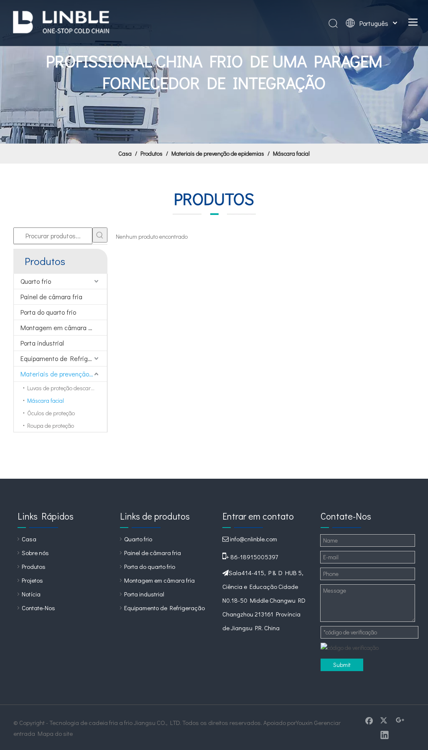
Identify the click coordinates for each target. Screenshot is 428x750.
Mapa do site (55, 733)
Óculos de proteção (51, 413)
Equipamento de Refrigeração (63, 358)
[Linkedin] (384, 734)
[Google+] (400, 720)
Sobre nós (35, 552)
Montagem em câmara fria (59, 327)
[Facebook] (369, 720)
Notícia (31, 594)
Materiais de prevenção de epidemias (63, 373)
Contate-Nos (38, 608)
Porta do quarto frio (48, 312)
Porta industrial (42, 342)
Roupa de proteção (50, 425)
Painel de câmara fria (51, 296)
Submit (342, 665)
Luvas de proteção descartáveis (66, 388)
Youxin (304, 722)
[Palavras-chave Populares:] (99, 234)
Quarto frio (35, 281)
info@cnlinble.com (253, 539)
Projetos (32, 580)
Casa (29, 539)
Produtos (34, 566)
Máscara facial (45, 400)
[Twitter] (384, 720)
